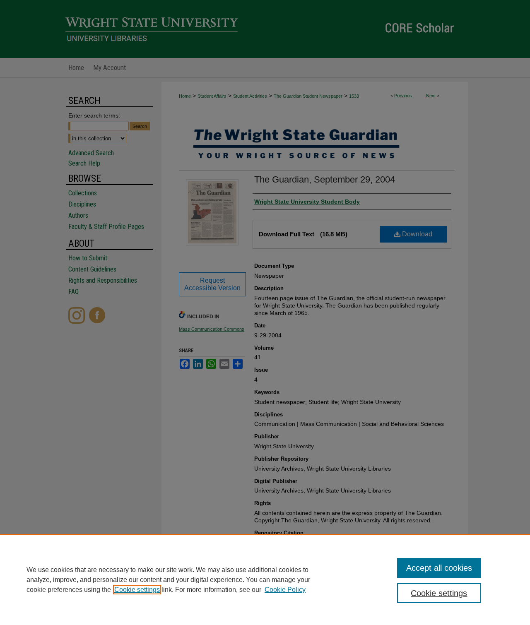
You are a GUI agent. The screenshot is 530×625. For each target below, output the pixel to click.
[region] (265, 579)
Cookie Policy (285, 589)
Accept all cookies (439, 567)
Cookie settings (137, 589)
